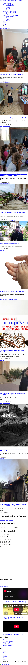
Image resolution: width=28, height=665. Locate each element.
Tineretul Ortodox (7, 640)
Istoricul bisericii (10, 16)
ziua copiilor (5, 659)
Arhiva (4, 22)
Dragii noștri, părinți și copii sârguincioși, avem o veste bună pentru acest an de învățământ (13, 174)
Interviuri (8, 8)
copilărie (5, 653)
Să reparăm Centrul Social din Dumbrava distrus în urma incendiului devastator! (13, 505)
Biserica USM (6, 642)
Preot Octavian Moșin (8, 641)
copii (4, 652)
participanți (5, 656)
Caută (16, 527)
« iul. (1, 547)
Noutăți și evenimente (8, 4)
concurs (4, 651)
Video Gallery (4, 586)
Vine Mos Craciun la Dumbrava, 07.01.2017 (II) (14, 602)
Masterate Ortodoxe (7, 645)
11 (10, 520)
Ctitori (7, 19)
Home (4, 24)
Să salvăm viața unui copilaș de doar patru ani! (12, 291)
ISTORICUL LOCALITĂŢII (10, 11)
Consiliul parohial (10, 18)
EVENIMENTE (10, 5)
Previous (2, 520)
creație (4, 655)
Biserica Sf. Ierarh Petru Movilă (10, 15)
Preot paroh (8, 20)
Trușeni (4, 657)
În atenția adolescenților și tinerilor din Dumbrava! (13, 118)
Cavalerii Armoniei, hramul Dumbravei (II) (13, 634)
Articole (8, 7)
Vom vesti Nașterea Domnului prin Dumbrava (11, 74)
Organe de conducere (11, 14)
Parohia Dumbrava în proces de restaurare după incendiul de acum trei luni (12, 394)
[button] (5, 664)
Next (12, 520)
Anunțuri (8, 9)
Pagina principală (7, 3)
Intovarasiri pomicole (11, 12)
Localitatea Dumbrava (8, 644)
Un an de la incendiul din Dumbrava (9, 243)
